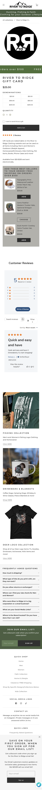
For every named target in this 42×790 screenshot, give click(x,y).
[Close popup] (39, 737)
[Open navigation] (5, 5)
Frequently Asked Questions (21, 733)
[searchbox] (13, 319)
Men (21, 665)
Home (21, 661)
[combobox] (29, 328)
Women (21, 670)
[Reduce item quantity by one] (3, 115)
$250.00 (30, 105)
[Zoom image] (21, 43)
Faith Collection (21, 674)
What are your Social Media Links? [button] (17, 610)
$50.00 (30, 96)
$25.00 (12, 96)
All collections (8, 20)
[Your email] (10, 643)
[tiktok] (26, 703)
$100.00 (11, 100)
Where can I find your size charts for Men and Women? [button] (19, 594)
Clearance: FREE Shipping (21, 683)
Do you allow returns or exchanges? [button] (17, 587)
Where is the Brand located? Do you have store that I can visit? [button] (20, 616)
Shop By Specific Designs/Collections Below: (21, 687)
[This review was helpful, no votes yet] (27, 367)
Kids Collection (21, 691)
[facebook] (16, 703)
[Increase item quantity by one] (10, 115)
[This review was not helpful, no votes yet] (31, 367)
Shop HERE (7, 500)
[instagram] (21, 703)
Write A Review (23, 309)
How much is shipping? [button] (12, 573)
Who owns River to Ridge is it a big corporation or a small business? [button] (17, 602)
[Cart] (36, 4)
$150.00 (30, 100)
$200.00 (12, 105)
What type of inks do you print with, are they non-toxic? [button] (19, 580)
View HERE (7, 558)
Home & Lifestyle (21, 678)
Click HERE (7, 444)
